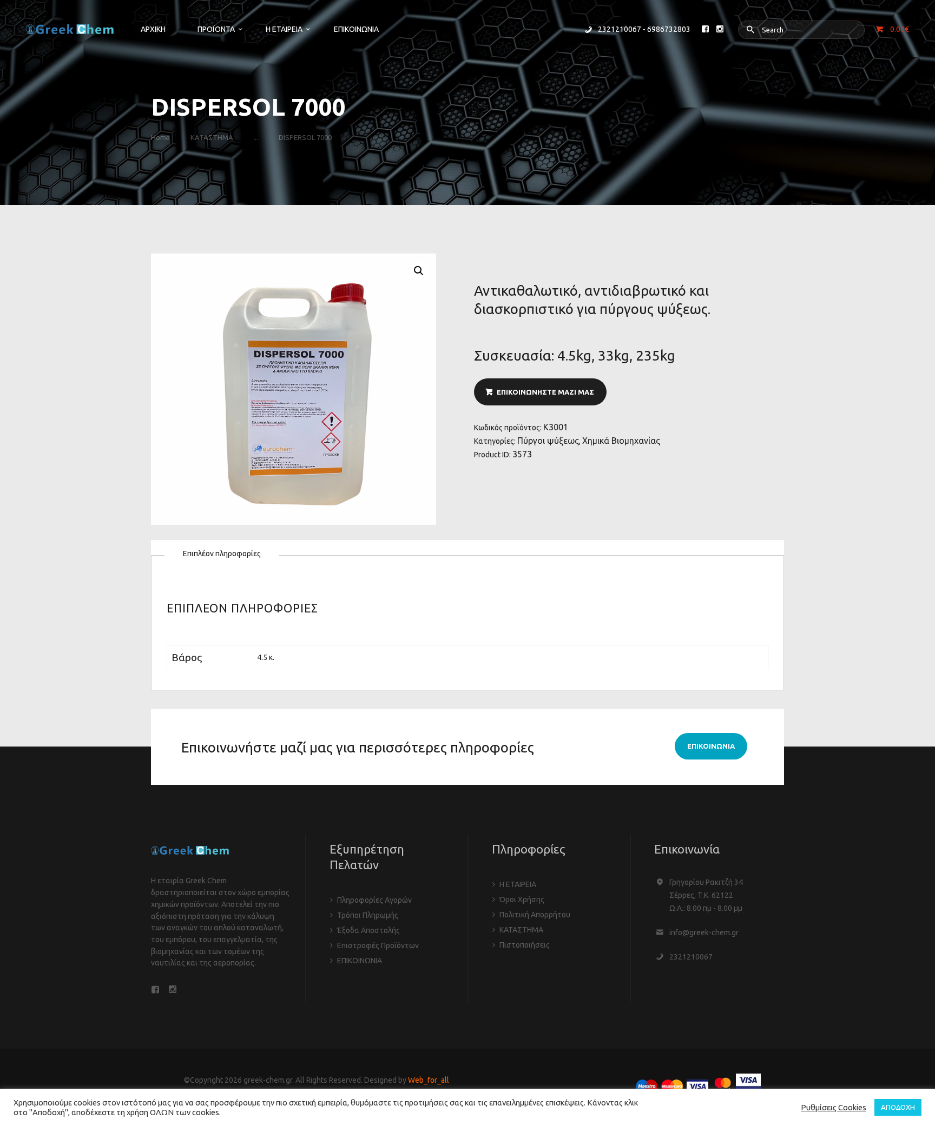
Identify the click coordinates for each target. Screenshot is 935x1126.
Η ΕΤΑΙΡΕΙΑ (517, 884)
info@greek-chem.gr (704, 932)
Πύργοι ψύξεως (548, 440)
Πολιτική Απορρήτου (534, 914)
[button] (419, 271)
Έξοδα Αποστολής (368, 930)
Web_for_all (428, 1080)
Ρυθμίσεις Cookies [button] (833, 1107)
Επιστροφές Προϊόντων (378, 945)
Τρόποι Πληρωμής (367, 915)
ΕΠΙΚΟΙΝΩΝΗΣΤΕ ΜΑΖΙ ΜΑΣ (545, 392)
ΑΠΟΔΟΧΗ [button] (898, 1107)
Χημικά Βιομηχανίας (621, 440)
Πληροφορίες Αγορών (374, 900)
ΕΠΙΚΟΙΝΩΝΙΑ (359, 960)
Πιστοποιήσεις (524, 945)
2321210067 (691, 956)
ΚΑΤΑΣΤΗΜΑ (211, 137)
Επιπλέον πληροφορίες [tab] (222, 553)
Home (160, 137)
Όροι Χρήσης (521, 899)
